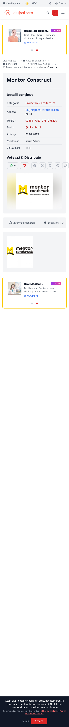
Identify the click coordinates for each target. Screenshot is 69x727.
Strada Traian (50, 110)
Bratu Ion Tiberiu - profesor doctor (36, 31)
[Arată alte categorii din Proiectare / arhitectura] (34, 67)
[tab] (32, 50)
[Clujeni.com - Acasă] (18, 12)
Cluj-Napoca (9, 60)
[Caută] (48, 13)
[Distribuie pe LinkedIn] (50, 165)
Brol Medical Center (32, 284)
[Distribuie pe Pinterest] (58, 165)
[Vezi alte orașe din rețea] (18, 60)
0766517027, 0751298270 (41, 120)
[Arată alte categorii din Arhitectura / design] (52, 64)
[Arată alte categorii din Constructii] (20, 64)
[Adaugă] (55, 13)
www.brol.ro (32, 42)
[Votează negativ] (24, 165)
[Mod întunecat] (50, 3)
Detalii (25, 721)
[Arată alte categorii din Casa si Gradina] (45, 60)
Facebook (35, 127)
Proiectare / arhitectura (40, 103)
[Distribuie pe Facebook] (34, 165)
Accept (39, 721)
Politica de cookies (48, 711)
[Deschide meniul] (63, 12)
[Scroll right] (61, 222)
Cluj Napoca (33, 110)
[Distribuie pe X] (42, 165)
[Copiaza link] (65, 165)
